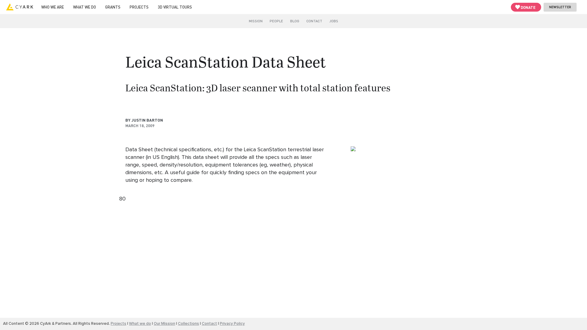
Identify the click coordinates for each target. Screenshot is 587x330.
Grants (112, 6)
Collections (188, 323)
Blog (294, 21)
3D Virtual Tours (175, 6)
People (276, 21)
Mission (256, 21)
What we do (84, 6)
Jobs (333, 21)
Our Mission (164, 323)
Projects (139, 6)
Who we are (52, 6)
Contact (314, 21)
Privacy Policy (232, 323)
